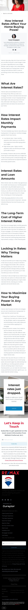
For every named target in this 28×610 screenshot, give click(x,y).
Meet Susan (5, 528)
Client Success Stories (7, 513)
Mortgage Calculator (7, 533)
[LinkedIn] (5, 500)
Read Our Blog (5, 523)
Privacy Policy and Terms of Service (14, 460)
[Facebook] (2, 500)
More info (18, 604)
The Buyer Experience (7, 516)
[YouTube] (8, 500)
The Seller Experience (7, 518)
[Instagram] (10, 500)
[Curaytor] (9, 507)
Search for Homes (6, 520)
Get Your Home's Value (8, 525)
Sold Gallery (5, 535)
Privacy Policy (14, 584)
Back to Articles (7, 13)
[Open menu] (26, 3)
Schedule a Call (6, 530)
